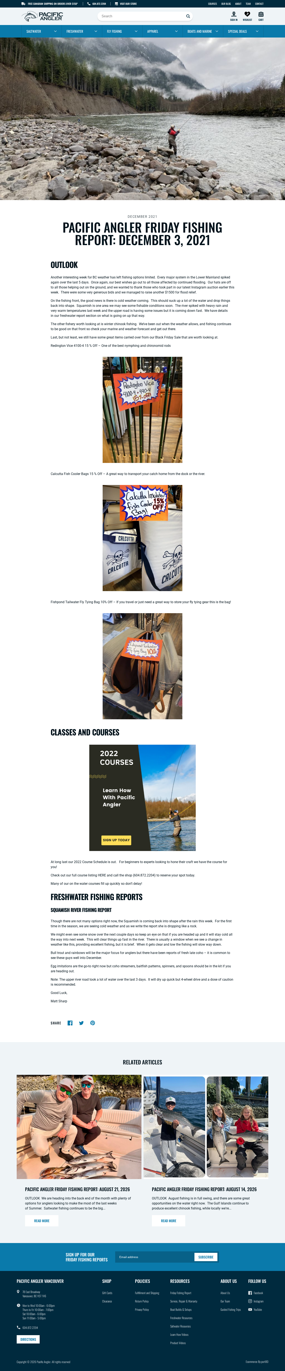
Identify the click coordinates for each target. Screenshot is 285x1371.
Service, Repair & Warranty (183, 1301)
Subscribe (205, 1256)
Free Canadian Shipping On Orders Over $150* (53, 3)
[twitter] (81, 1022)
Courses (212, 3)
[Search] (188, 16)
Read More (41, 1220)
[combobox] (145, 16)
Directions (28, 1339)
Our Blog (226, 3)
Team (248, 3)
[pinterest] (92, 1022)
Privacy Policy (142, 1309)
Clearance (107, 1301)
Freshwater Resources (181, 1318)
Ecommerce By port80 (257, 1361)
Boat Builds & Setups (181, 1309)
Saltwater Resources (180, 1326)
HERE (102, 875)
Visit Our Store (128, 3)
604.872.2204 (99, 3)
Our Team (225, 1301)
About (238, 3)
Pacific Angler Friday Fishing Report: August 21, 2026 (77, 1189)
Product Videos (178, 1343)
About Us (225, 1293)
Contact (259, 3)
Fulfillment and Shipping (147, 1293)
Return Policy (142, 1301)
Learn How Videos (179, 1334)
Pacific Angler (43, 1362)
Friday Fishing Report (180, 1293)
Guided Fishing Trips (231, 1309)
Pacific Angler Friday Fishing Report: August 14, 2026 (204, 1189)
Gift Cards (107, 1293)
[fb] (70, 1022)
